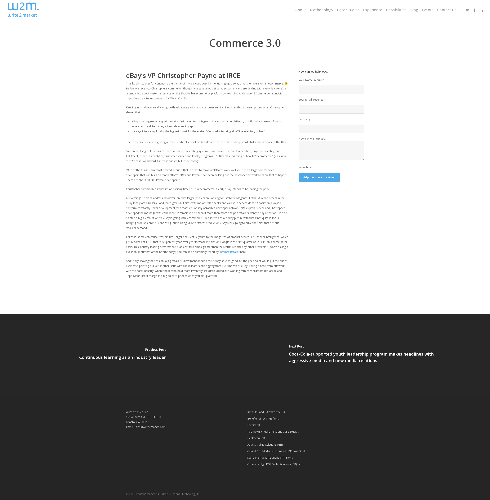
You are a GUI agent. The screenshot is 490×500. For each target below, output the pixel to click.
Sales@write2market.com (150, 427)
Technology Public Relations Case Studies (273, 431)
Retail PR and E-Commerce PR (266, 412)
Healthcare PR (256, 438)
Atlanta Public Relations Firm (265, 444)
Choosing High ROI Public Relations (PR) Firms (276, 464)
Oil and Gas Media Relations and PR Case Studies (277, 451)
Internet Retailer (229, 252)
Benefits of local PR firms (263, 418)
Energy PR (253, 425)
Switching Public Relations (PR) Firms (270, 457)
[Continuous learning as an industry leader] (122, 354)
